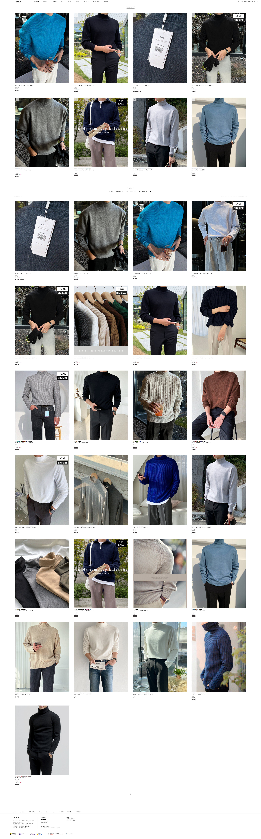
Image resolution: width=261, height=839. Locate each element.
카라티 (136, 191)
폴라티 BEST (131, 7)
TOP (62, 1)
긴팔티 (140, 191)
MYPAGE (253, 1)
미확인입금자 (69, 811)
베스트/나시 (131, 191)
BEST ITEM (36, 1)
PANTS (77, 1)
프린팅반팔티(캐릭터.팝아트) (120, 191)
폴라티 (130, 188)
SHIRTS (69, 1)
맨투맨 (143, 191)
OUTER (54, 1)
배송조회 (54, 811)
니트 (127, 191)
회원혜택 (47, 811)
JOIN (242, 1)
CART (245, 1)
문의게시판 (61, 811)
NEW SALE (45, 1)
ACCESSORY (96, 1)
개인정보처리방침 (31, 811)
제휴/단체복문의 (78, 811)
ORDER (249, 1)
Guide (14, 811)
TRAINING (86, 1)
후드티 (147, 191)
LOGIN (239, 1)
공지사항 (40, 811)
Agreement (22, 811)
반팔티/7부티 (111, 191)
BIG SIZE (106, 1)
